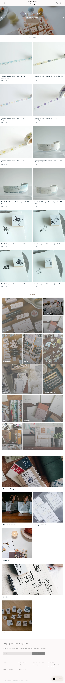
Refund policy (22, 670)
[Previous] (1, 18)
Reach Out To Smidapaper (22, 664)
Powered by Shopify (24, 680)
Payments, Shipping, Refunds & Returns (53, 665)
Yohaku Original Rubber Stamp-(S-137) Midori (15, 244)
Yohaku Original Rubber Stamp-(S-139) (13, 284)
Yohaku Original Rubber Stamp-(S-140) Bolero (49, 284)
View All (32, 294)
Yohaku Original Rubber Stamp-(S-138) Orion (48, 244)
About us (5, 663)
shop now (32, 21)
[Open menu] (4, 3)
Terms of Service (8, 670)
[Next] (63, 18)
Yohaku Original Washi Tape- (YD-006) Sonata (49, 76)
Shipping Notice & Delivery (38, 664)
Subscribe (38, 653)
